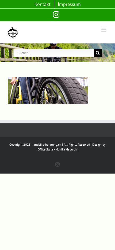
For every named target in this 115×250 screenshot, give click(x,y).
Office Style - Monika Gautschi (58, 149)
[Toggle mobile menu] (104, 29)
